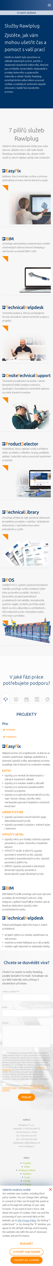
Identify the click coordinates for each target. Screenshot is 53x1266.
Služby (27, 1167)
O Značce (27, 1184)
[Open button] (49, 5)
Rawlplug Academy (26, 1170)
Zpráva (5, 1023)
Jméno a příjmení (10, 991)
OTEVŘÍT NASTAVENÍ (26, 1251)
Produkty (27, 1163)
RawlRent (27, 1174)
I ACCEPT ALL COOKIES (26, 1260)
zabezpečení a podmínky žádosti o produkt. (25, 1089)
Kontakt (26, 1181)
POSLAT (26, 1097)
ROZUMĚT (26, 1243)
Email (4, 1007)
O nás (27, 1177)
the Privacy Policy (27, 1220)
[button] (5, 699)
